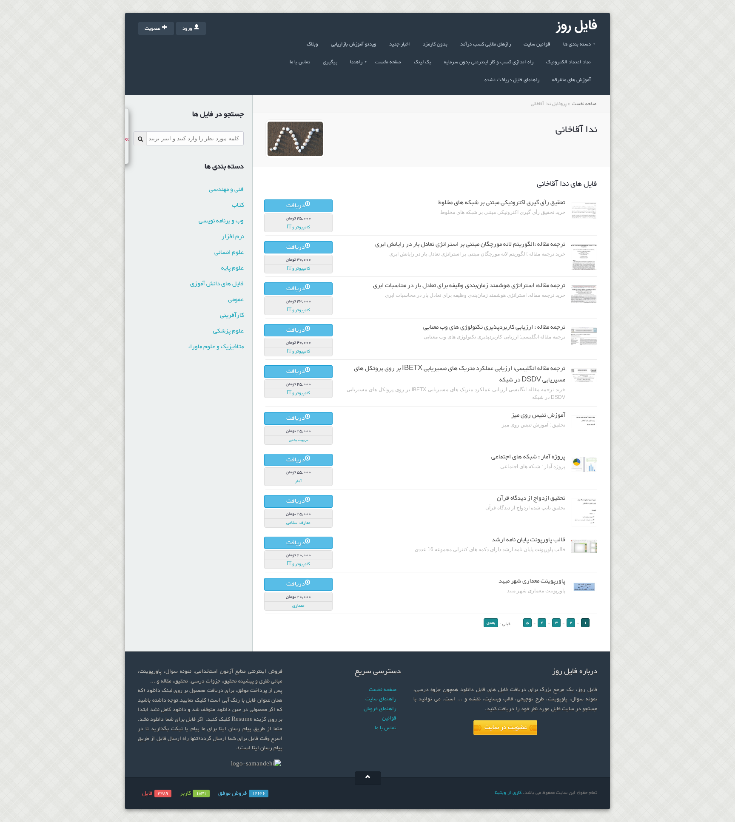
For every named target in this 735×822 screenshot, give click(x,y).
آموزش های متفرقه (571, 80)
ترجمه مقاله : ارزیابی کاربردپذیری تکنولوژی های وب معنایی (494, 327)
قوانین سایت (537, 44)
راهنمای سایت (380, 699)
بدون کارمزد (435, 44)
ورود (187, 28)
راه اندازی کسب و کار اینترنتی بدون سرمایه (488, 62)
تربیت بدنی (298, 440)
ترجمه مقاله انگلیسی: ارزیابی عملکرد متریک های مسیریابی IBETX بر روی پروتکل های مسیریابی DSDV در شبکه (459, 374)
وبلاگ (312, 44)
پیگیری (330, 62)
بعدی (491, 623)
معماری (298, 606)
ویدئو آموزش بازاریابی (353, 44)
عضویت (152, 28)
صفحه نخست (388, 62)
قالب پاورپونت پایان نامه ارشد (528, 540)
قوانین (389, 718)
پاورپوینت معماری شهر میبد (532, 581)
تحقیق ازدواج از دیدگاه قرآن (531, 498)
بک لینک (422, 62)
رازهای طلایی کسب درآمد (485, 44)
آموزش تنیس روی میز (538, 415)
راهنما (358, 62)
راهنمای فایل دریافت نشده (511, 80)
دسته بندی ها (579, 44)
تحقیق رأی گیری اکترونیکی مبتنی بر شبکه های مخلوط (501, 202)
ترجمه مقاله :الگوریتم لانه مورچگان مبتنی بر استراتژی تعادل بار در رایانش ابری (470, 244)
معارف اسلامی (298, 523)
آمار (298, 481)
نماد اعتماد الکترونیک (568, 62)
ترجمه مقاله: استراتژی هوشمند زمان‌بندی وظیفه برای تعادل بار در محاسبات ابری (469, 285)
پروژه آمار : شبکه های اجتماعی (528, 457)
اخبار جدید (399, 44)
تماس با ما (300, 62)
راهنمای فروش (380, 709)
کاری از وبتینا (508, 792)
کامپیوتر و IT (298, 227)
